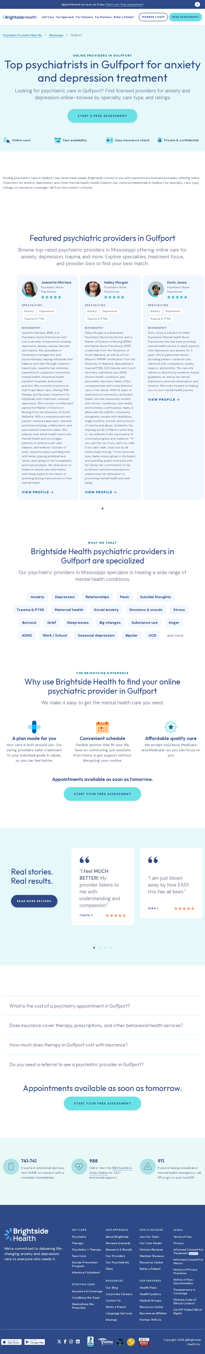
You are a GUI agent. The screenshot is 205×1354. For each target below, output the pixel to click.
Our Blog (112, 1287)
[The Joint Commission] (130, 1342)
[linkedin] (77, 1342)
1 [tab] (102, 508)
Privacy (178, 1243)
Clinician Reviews (151, 1249)
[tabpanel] (47, 387)
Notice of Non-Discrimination (183, 1281)
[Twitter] (59, 1342)
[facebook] (65, 1342)
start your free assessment (102, 794)
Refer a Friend (116, 1307)
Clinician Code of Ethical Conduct (184, 1301)
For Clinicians (84, 17)
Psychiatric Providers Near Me (22, 35)
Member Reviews (152, 1256)
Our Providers (115, 1256)
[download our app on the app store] (12, 1342)
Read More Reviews (34, 901)
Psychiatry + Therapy (86, 1249)
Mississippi (56, 35)
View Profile (35, 492)
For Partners (103, 17)
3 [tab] (105, 948)
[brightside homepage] (26, 1237)
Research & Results (119, 1249)
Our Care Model (151, 1243)
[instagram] (71, 1342)
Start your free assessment (124, 4)
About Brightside (117, 1237)
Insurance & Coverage (87, 1291)
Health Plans (148, 1287)
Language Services (119, 1313)
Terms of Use (182, 1237)
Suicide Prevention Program (85, 1264)
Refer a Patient (124, 17)
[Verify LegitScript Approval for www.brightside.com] (120, 1342)
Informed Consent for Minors (188, 1261)
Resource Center (151, 1262)
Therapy (77, 1243)
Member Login (153, 16)
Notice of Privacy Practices (185, 1271)
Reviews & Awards (118, 1243)
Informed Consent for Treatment (188, 1251)
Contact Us (113, 1300)
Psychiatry (79, 1237)
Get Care (48, 17)
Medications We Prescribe (83, 1306)
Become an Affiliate (153, 1313)
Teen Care (79, 1256)
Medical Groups (150, 1300)
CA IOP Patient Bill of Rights (187, 1311)
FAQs (109, 1269)
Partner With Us (150, 1320)
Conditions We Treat (85, 1297)
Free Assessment (185, 16)
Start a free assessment (102, 116)
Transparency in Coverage (184, 1291)
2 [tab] (99, 948)
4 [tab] (111, 948)
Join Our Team (149, 1237)
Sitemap (111, 1320)
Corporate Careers (119, 1294)
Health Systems (150, 1294)
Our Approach (65, 17)
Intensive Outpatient (86, 1272)
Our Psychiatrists (117, 1262)
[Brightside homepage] (19, 17)
